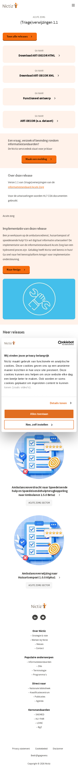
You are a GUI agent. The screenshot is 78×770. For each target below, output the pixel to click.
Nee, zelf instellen (37, 424)
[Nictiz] (10, 5)
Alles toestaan (39, 413)
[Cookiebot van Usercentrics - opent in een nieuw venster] (58, 343)
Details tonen (58, 403)
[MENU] (73, 5)
